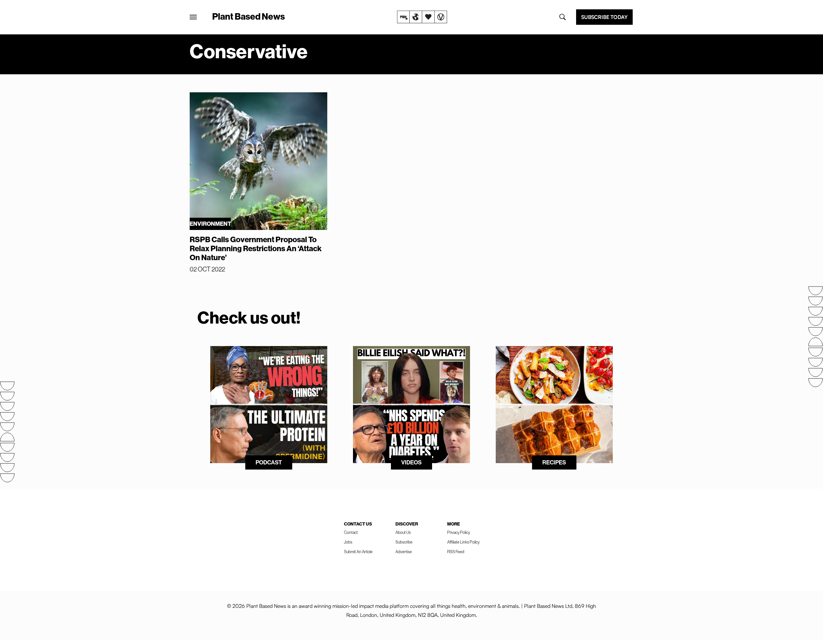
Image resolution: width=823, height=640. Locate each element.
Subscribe (403, 542)
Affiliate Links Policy (463, 542)
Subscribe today (604, 17)
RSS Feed (455, 551)
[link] (422, 17)
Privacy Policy (458, 532)
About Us (403, 532)
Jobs (348, 542)
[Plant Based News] (193, 17)
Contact (351, 532)
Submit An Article (358, 551)
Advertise (403, 551)
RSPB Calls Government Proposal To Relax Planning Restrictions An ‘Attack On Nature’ (255, 248)
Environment (210, 223)
